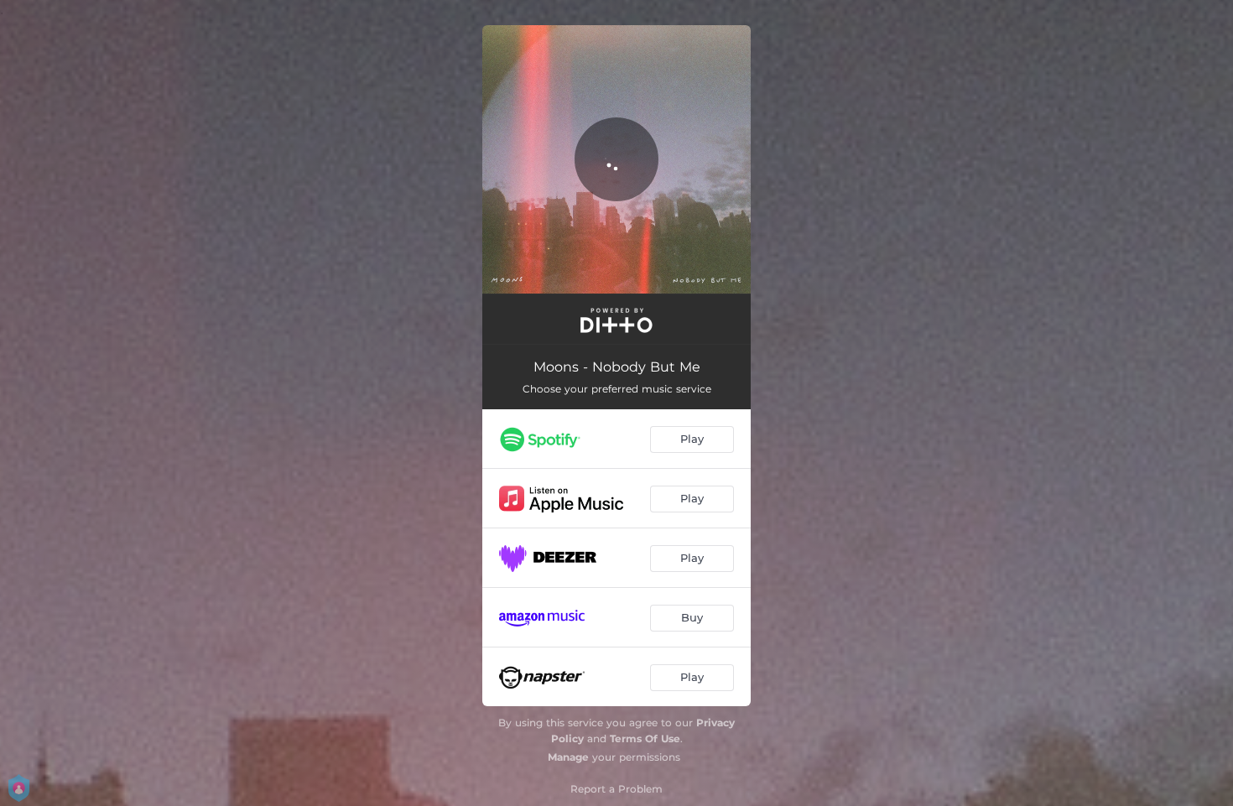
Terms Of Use (645, 738)
